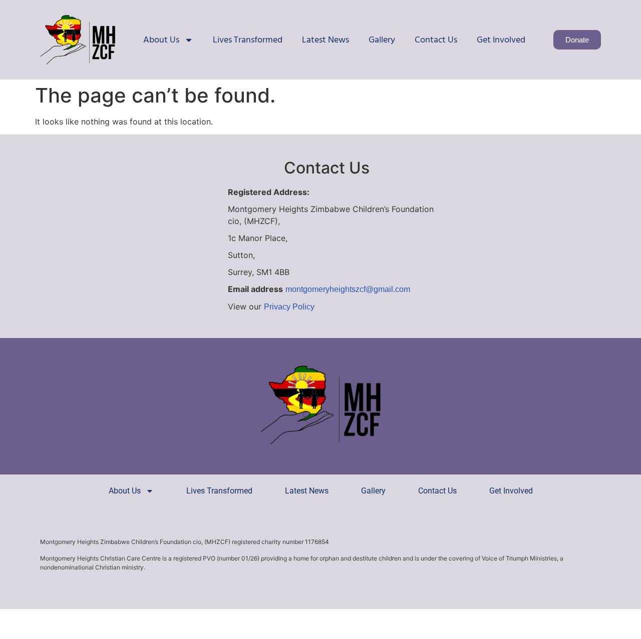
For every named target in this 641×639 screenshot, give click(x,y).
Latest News (325, 40)
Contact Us (436, 40)
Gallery (382, 40)
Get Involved (501, 40)
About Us (161, 40)
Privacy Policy (289, 306)
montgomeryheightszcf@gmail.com (347, 289)
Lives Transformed (247, 40)
